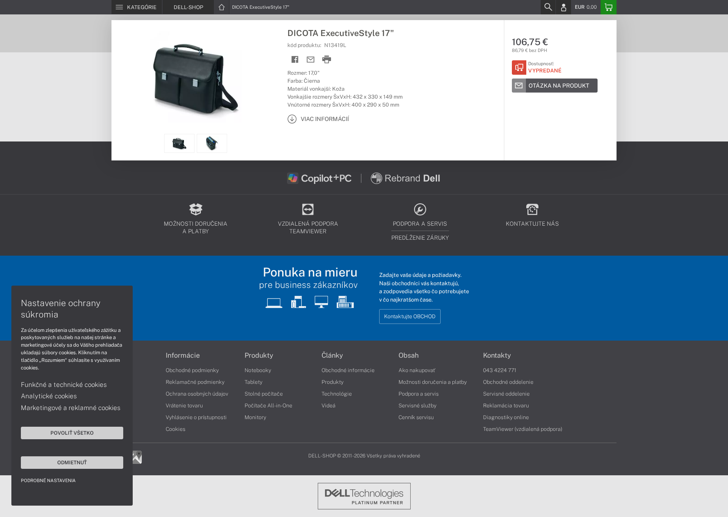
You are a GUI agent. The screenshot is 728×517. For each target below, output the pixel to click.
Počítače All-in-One (268, 405)
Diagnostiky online (506, 417)
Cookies (175, 429)
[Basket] (609, 7)
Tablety (253, 382)
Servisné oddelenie (506, 394)
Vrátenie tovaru (184, 405)
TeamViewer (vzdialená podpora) (522, 429)
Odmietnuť (72, 462)
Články (332, 355)
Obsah (409, 355)
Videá (329, 405)
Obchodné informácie (348, 370)
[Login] (563, 7)
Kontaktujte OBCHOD (410, 316)
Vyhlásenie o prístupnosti (196, 417)
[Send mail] (310, 59)
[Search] (547, 7)
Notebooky (258, 370)
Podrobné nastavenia (48, 480)
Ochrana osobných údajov (197, 394)
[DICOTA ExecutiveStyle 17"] (195, 77)
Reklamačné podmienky (195, 382)
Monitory (255, 417)
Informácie (183, 355)
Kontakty (497, 355)
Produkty (259, 355)
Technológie (337, 394)
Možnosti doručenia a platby (433, 382)
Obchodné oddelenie (508, 382)
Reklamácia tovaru (506, 405)
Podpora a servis (419, 394)
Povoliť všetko (72, 433)
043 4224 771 (499, 370)
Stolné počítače (264, 394)
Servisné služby (417, 405)
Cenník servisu (416, 417)
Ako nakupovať (417, 370)
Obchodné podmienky (192, 370)
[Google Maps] (135, 457)
